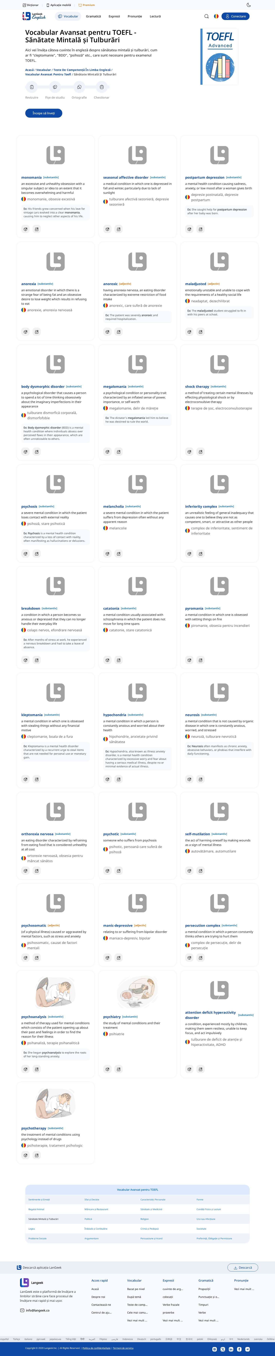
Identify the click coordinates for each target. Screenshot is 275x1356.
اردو (223, 1339)
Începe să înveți (44, 113)
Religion (144, 1219)
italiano (28, 1339)
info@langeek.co (38, 1310)
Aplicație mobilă (61, 5)
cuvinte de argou (173, 1289)
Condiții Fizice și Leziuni (209, 1209)
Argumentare (92, 1238)
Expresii (168, 1280)
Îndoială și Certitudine (96, 1228)
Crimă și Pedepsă (149, 1228)
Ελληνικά (212, 1339)
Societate (201, 1228)
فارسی (114, 1339)
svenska (258, 1339)
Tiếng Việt (71, 1339)
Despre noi (98, 1297)
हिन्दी (82, 1339)
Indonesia (128, 1339)
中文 (179, 1339)
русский (41, 1339)
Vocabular (43, 70)
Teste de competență (137, 1304)
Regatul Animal (36, 1209)
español (4, 1339)
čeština (270, 1339)
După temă (134, 1297)
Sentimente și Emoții (39, 1199)
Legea (31, 1228)
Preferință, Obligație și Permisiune (214, 1238)
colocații (168, 1297)
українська (55, 1339)
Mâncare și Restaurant (96, 1209)
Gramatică (205, 1280)
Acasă (29, 70)
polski (200, 1339)
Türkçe (16, 1339)
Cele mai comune (137, 1312)
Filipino (103, 1339)
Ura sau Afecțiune (206, 1219)
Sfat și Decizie (92, 1199)
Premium (89, 5)
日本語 (169, 1339)
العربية (92, 1339)
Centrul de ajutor (101, 1312)
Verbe (202, 1312)
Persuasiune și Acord (151, 1238)
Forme (200, 1199)
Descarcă (245, 1267)
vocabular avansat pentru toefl (48, 74)
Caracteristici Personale (152, 1199)
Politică (88, 1219)
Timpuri (203, 1304)
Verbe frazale (171, 1304)
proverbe (168, 1312)
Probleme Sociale (37, 1238)
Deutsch (141, 1339)
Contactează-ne (101, 1304)
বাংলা (231, 1339)
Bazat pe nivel (136, 1289)
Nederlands (243, 1339)
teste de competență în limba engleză (82, 70)
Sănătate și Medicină (151, 1209)
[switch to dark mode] (249, 5)
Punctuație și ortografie (208, 1297)
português (155, 1339)
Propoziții (204, 1289)
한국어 (189, 1339)
